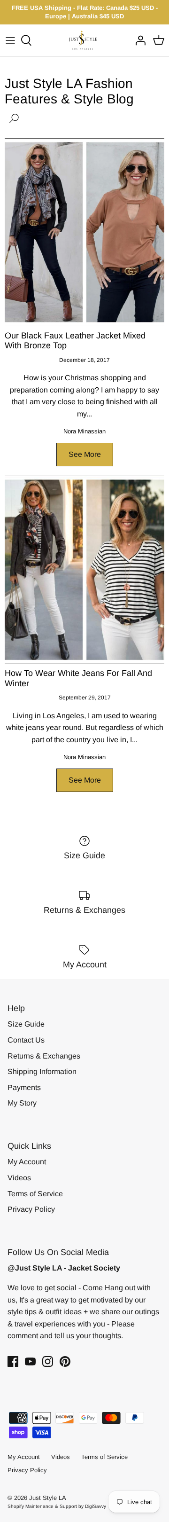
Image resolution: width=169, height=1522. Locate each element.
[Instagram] (47, 1361)
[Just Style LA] (84, 40)
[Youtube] (30, 1361)
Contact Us (26, 1040)
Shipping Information (42, 1071)
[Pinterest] (65, 1361)
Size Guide (26, 1024)
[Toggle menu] (10, 40)
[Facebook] (13, 1361)
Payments (24, 1087)
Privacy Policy (31, 1209)
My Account (27, 1162)
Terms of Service (35, 1194)
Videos (19, 1178)
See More (85, 454)
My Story (22, 1103)
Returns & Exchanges (44, 1056)
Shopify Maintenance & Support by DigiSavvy (57, 1506)
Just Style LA (47, 1497)
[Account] (138, 40)
